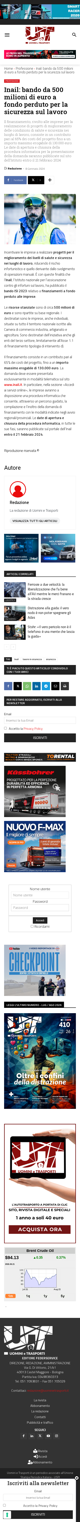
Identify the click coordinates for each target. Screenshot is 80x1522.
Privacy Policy (33, 728)
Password (40, 901)
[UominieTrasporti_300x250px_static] (35, 815)
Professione (24, 68)
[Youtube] (48, 1436)
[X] (18, 686)
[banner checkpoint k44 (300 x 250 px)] (35, 994)
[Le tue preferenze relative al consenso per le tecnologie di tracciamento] (7, 1515)
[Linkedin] (36, 686)
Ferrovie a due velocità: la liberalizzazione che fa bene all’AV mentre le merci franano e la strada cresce (51, 591)
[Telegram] (46, 686)
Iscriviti (40, 738)
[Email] (55, 686)
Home (8, 68)
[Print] (65, 686)
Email (7, 714)
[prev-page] (6, 647)
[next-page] (13, 647)
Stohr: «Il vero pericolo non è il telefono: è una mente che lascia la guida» (51, 631)
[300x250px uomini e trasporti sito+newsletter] (35, 870)
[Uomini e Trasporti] (40, 35)
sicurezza (51, 659)
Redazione (15, 168)
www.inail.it (13, 384)
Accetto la (26, 728)
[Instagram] (56, 1436)
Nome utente (40, 889)
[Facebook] (8, 686)
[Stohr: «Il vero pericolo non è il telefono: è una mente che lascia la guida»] (15, 632)
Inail (16, 659)
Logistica (10, 600)
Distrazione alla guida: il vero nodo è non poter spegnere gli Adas (49, 612)
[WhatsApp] (27, 686)
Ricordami (41, 926)
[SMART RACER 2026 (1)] (40, 17)
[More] (50, 180)
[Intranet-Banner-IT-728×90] (40, 57)
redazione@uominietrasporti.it (48, 1390)
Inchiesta (10, 619)
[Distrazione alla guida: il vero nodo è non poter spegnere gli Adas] (15, 613)
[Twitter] (40, 1436)
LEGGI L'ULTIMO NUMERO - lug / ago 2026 (34, 1005)
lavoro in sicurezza (32, 659)
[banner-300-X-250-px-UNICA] (21, 561)
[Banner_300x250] (58, 561)
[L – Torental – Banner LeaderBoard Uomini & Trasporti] (40, 760)
